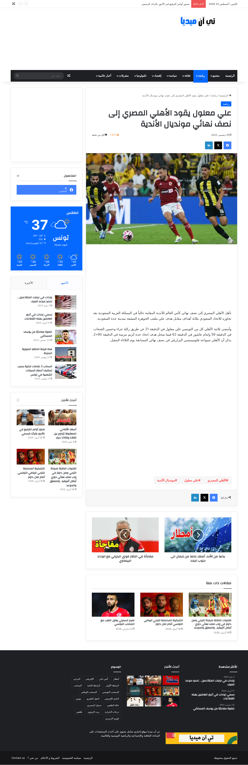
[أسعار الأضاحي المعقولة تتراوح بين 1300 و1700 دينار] (62, 417)
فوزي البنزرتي (112, 718)
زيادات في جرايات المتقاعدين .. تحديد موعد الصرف (34, 299)
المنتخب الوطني (89, 692)
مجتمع (216, 75)
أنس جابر (103, 678)
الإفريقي (90, 678)
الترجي (76, 678)
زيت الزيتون (93, 711)
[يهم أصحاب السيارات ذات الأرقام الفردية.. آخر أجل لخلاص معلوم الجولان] (135, 691)
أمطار (116, 678)
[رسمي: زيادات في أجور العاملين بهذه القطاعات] (65, 320)
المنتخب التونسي (110, 692)
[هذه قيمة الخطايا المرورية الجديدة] (65, 354)
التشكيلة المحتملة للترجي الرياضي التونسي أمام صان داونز (163, 622)
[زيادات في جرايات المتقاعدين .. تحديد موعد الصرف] (65, 302)
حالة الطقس (113, 705)
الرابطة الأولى (112, 685)
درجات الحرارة (112, 711)
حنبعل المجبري (94, 705)
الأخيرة (29, 283)
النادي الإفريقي (112, 698)
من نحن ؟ (33, 757)
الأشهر (64, 283)
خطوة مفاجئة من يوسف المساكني (37, 334)
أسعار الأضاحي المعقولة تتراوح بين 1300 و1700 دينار (65, 433)
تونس (78, 698)
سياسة (173, 75)
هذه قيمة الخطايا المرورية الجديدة (37, 351)
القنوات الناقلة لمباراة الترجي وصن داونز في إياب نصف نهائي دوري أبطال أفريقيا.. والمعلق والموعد (136, 3)
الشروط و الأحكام (50, 757)
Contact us (18, 757)
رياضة (201, 75)
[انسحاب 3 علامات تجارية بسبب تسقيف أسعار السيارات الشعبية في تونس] (65, 371)
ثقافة (187, 75)
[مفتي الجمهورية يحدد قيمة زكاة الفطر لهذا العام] (135, 701)
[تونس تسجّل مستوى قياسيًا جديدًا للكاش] (153, 701)
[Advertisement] (85, 39)
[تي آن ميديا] (201, 22)
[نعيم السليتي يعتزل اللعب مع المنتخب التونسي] (113, 605)
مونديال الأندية (166, 480)
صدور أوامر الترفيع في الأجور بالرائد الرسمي (32, 431)
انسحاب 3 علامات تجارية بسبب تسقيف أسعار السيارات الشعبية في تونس (34, 370)
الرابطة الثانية (93, 685)
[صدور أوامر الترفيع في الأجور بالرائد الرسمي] (31, 417)
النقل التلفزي (92, 698)
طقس (79, 711)
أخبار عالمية (104, 75)
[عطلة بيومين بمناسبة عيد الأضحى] (171, 680)
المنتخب (78, 685)
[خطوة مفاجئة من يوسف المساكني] (65, 337)
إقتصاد (157, 75)
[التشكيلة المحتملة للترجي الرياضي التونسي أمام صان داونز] (161, 605)
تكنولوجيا (141, 75)
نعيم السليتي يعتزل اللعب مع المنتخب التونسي (117, 622)
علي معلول (191, 480)
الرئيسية (230, 75)
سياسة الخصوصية (71, 757)
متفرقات (124, 75)
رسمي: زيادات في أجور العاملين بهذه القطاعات (38, 316)
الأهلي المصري (217, 480)
